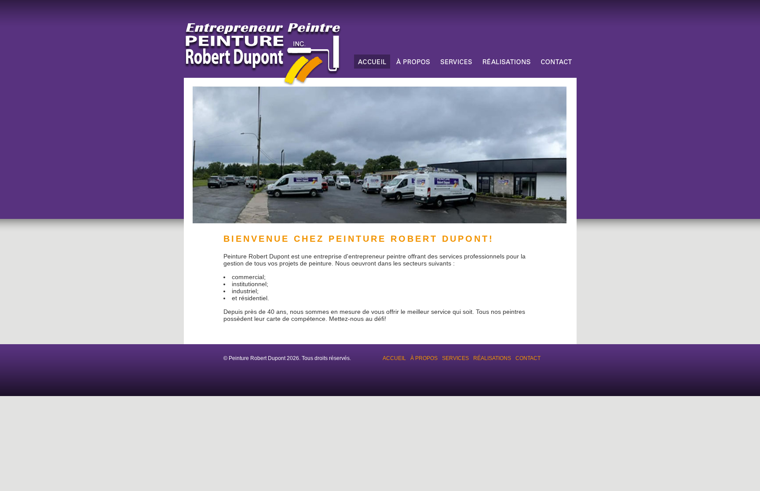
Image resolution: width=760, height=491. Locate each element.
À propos (424, 358)
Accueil (394, 358)
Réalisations (492, 358)
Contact (528, 358)
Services (455, 358)
